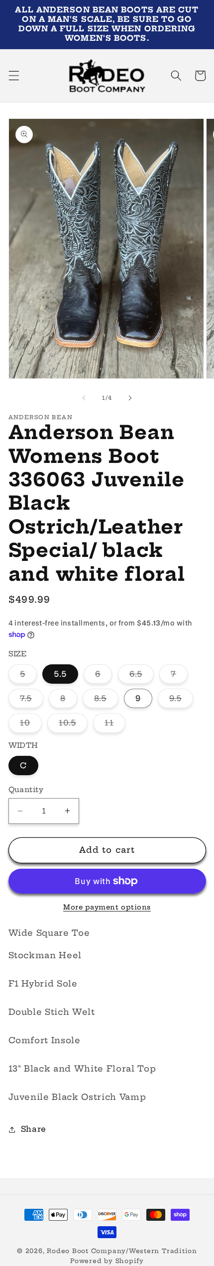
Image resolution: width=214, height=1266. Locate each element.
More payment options (107, 907)
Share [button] (33, 1129)
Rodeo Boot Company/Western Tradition (122, 1251)
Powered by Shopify (107, 1261)
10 (31, 725)
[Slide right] (130, 398)
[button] (13, 76)
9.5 (181, 700)
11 (115, 725)
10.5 (73, 725)
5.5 (60, 674)
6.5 (141, 676)
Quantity (26, 789)
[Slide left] (84, 398)
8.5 (106, 700)
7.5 (31, 700)
